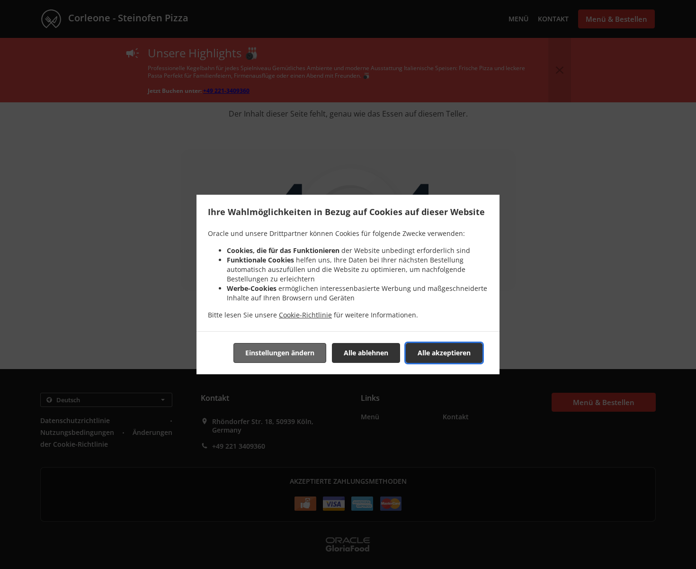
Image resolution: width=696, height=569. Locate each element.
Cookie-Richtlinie (305, 314)
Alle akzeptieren (444, 352)
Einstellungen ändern (279, 352)
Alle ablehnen (366, 352)
